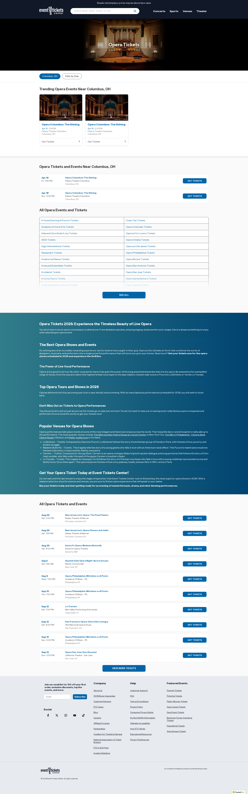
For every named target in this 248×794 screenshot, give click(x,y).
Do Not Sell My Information (142, 718)
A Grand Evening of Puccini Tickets (59, 220)
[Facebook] (48, 715)
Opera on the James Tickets (140, 246)
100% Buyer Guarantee (104, 696)
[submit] (135, 11)
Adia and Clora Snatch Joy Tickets (59, 233)
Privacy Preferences (139, 739)
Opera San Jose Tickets (138, 272)
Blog (96, 712)
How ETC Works (137, 728)
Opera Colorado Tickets (139, 226)
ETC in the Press (101, 747)
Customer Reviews (102, 701)
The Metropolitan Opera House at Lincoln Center (120, 434)
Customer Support (139, 690)
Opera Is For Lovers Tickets (140, 233)
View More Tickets (124, 668)
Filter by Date (72, 76)
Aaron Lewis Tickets (176, 707)
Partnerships (99, 728)
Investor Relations (102, 753)
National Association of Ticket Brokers (107, 741)
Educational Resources (141, 734)
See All (124, 295)
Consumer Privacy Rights (141, 712)
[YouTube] (74, 715)
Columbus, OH (49, 76)
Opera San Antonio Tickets (140, 265)
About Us (98, 690)
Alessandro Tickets (51, 252)
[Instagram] (65, 715)
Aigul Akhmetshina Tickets (55, 246)
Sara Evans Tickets (175, 712)
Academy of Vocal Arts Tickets (57, 226)
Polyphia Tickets (174, 696)
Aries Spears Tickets (176, 731)
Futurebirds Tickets (176, 726)
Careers (97, 718)
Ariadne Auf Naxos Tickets (55, 259)
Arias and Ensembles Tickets (56, 265)
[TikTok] (83, 715)
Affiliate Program (102, 723)
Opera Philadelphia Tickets (140, 252)
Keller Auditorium (78, 437)
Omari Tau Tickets (135, 220)
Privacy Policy (136, 707)
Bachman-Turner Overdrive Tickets (179, 719)
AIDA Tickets (48, 239)
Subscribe (80, 696)
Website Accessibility (140, 723)
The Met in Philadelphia (177, 434)
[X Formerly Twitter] (57, 715)
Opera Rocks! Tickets (137, 259)
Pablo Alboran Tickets (177, 701)
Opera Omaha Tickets (137, 239)
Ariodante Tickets (50, 272)
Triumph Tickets (174, 690)
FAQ (132, 696)
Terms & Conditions (139, 701)
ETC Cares (98, 707)
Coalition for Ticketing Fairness (108, 734)
